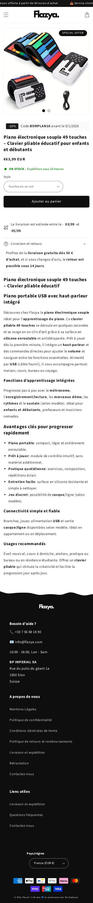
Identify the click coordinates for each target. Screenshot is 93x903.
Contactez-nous (22, 774)
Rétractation (19, 763)
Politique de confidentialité (31, 720)
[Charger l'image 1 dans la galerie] (43, 110)
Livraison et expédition (27, 752)
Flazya (25, 897)
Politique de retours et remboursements (41, 741)
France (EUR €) (44, 863)
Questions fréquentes (26, 815)
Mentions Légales (23, 709)
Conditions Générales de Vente (33, 730)
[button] (6, 15)
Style (7, 177)
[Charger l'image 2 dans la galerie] (49, 110)
